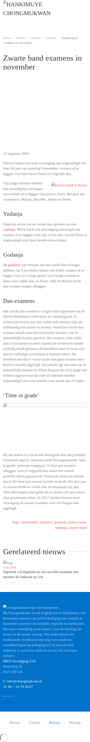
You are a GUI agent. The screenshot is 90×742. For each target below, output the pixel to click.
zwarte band (78, 528)
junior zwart (77, 522)
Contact (34, 723)
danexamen (29, 522)
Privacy (54, 723)
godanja (60, 522)
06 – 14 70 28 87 (20, 687)
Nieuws (14, 723)
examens (46, 522)
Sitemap (75, 723)
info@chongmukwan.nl (24, 681)
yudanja (61, 528)
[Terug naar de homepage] (45, 13)
